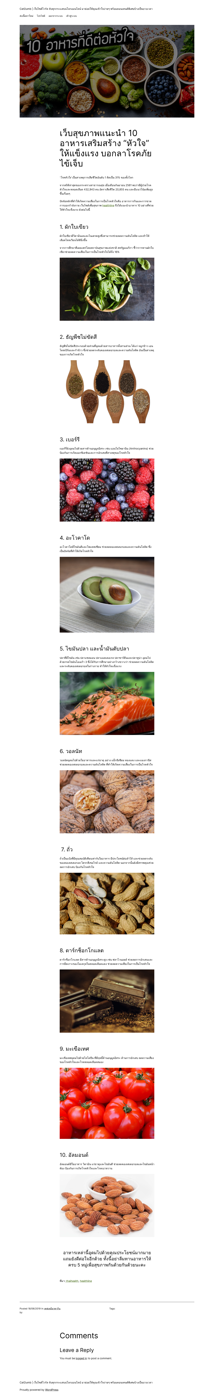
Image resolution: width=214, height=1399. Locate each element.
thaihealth (71, 1280)
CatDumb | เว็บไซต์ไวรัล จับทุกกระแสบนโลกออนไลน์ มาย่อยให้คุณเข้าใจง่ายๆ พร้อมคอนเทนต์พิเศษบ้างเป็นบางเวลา (86, 8)
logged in (81, 1358)
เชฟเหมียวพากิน (52, 1308)
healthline (108, 205)
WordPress (51, 1389)
